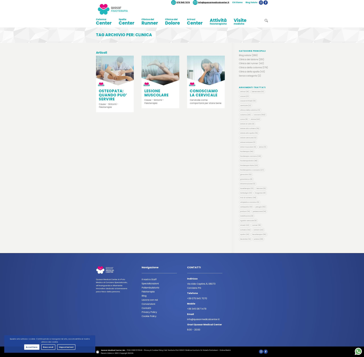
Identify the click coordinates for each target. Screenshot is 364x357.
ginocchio (246, 174)
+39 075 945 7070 (197, 298)
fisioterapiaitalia (248, 161)
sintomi (258, 230)
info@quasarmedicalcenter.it (213, 2)
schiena (245, 230)
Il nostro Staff (149, 279)
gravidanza (246, 179)
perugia (261, 207)
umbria (258, 239)
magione (260, 193)
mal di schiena (248, 197)
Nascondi (48, 347)
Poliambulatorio (150, 287)
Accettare (32, 347)
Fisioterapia (148, 291)
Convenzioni (148, 304)
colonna (245, 115)
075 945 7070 (183, 2)
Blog (144, 295)
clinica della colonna (250, 110)
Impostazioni (66, 347)
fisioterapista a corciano (252, 170)
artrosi (244, 91)
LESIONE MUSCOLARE (156, 93)
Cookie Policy (149, 316)
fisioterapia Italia (249, 165)
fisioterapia (246, 151)
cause (244, 96)
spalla (244, 234)
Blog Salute (251, 2)
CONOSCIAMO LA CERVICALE (204, 93)
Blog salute (245, 55)
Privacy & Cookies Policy (153, 350)
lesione (261, 188)
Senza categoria (248, 75)
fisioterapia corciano (250, 156)
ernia (262, 147)
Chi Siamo (237, 2)
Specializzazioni (150, 283)
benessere (258, 91)
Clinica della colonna (250, 67)
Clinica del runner (248, 63)
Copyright (123, 353)
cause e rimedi (248, 101)
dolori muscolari (248, 147)
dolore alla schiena (249, 128)
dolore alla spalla (249, 133)
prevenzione (259, 211)
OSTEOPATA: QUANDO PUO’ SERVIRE (113, 95)
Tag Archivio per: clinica (124, 35)
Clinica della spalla (249, 71)
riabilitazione (246, 216)
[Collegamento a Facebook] (265, 2)
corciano (259, 115)
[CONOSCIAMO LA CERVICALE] (206, 71)
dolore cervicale (248, 138)
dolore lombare (247, 142)
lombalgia (246, 193)
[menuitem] (180, 2)
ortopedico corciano (249, 202)
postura (245, 211)
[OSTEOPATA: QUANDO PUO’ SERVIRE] (115, 71)
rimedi (244, 225)
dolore (255, 119)
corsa (244, 119)
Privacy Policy (149, 312)
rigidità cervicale (248, 220)
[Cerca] (264, 21)
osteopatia (246, 207)
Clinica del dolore (248, 59)
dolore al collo (247, 124)
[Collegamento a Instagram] (261, 2)
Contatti (146, 308)
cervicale (245, 105)
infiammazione (247, 184)
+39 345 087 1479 (196, 308)
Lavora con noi (150, 299)
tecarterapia (259, 234)
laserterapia (247, 188)
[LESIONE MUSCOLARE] (160, 71)
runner (256, 225)
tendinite (245, 239)
